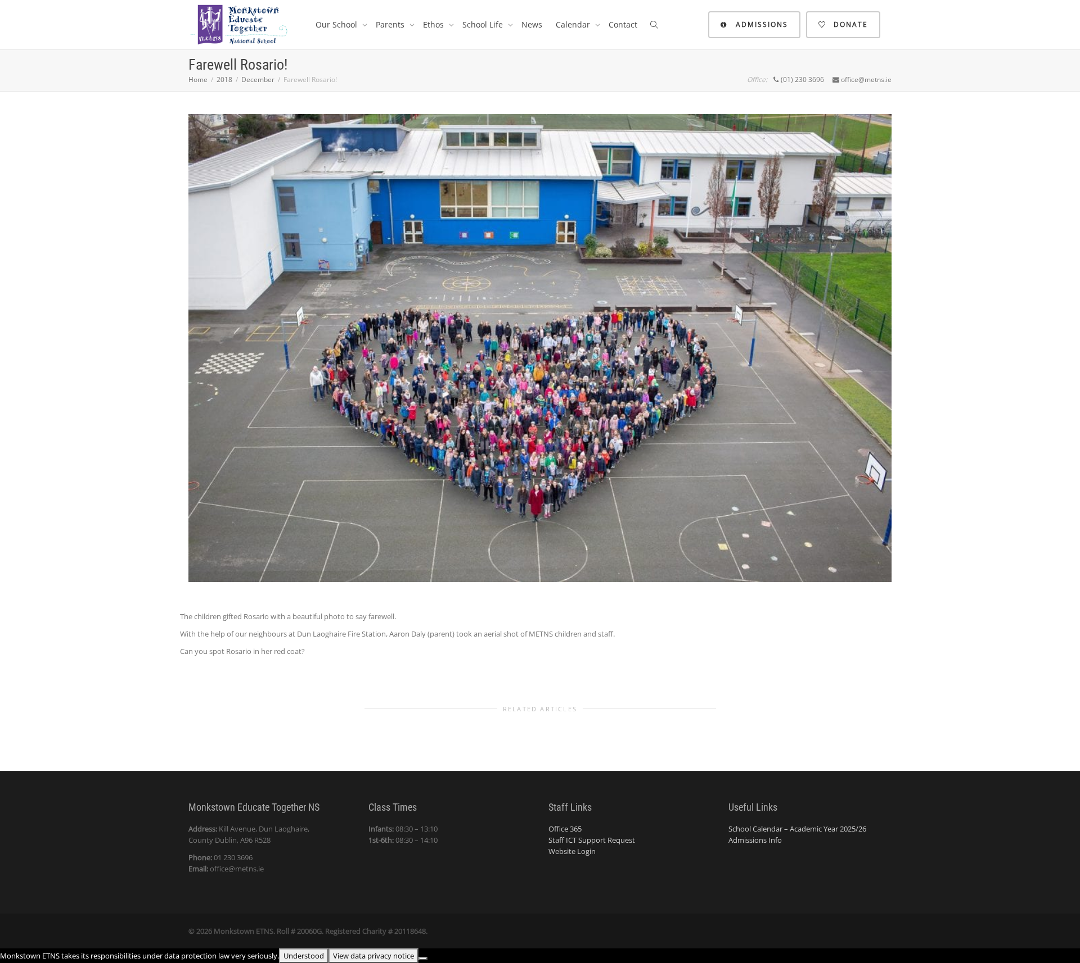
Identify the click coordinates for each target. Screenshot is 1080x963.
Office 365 (565, 829)
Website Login (572, 851)
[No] (423, 958)
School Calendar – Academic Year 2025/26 (797, 829)
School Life (483, 24)
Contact (623, 24)
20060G (309, 931)
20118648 (410, 931)
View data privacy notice (373, 956)
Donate (849, 24)
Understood (304, 956)
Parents (391, 24)
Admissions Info (755, 840)
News (531, 24)
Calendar (574, 24)
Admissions (760, 24)
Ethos (434, 24)
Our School (337, 24)
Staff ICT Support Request (591, 840)
